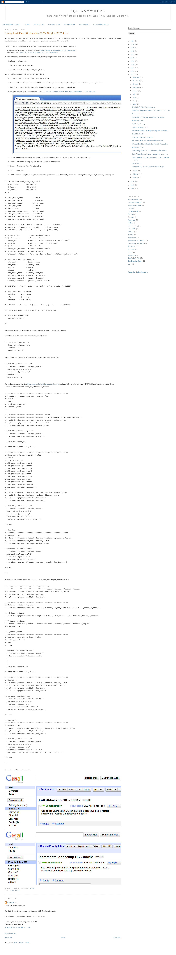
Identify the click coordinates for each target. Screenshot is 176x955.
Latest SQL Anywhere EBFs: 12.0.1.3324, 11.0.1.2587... (151, 110)
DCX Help (26, 24)
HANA (130, 223)
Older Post (117, 937)
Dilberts (130, 217)
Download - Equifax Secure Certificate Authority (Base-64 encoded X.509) (70, 91)
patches (130, 234)
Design (130, 208)
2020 (133, 44)
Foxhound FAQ (83, 24)
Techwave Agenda (138, 114)
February (136, 174)
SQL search (132, 249)
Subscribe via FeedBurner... (138, 272)
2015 (133, 61)
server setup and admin (136, 243)
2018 (133, 51)
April (135, 104)
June (134, 97)
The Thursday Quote (135, 261)
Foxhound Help (69, 24)
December (136, 77)
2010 (133, 181)
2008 (133, 188)
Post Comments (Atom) (22, 942)
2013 (133, 68)
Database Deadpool (134, 202)
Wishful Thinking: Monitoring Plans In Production (150, 144)
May (134, 101)
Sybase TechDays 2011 (140, 127)
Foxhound (131, 220)
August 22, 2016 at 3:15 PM (18, 928)
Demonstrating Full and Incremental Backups (43, 384)
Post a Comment (10, 933)
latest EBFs (132, 229)
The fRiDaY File (138, 120)
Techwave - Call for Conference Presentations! (148, 140)
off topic (131, 232)
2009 (133, 185)
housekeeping (133, 226)
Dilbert (130, 214)
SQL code (16, 890)
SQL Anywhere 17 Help (11, 24)
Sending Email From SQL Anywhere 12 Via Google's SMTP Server (36, 33)
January (135, 177)
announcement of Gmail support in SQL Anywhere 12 (58, 50)
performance (132, 237)
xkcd (129, 264)
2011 (133, 74)
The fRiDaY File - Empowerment (143, 107)
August (135, 91)
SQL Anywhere (88, 11)
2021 (133, 41)
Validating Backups (139, 124)
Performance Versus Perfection (142, 137)
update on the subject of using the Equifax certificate (38, 52)
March (135, 170)
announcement (133, 199)
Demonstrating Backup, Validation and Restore (148, 117)
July (134, 94)
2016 (133, 58)
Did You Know (133, 211)
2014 (133, 64)
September (136, 87)
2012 (133, 71)
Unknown (10, 902)
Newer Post (8, 937)
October (136, 84)
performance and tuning (136, 240)
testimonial (132, 255)
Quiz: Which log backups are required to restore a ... (150, 154)
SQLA (130, 252)
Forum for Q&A (39, 24)
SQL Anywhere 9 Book (101, 24)
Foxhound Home (54, 24)
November (136, 80)
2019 (133, 47)
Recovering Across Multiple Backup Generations (149, 150)
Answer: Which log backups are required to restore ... (150, 130)
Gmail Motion (137, 163)
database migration (134, 205)
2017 (133, 54)
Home (63, 937)
